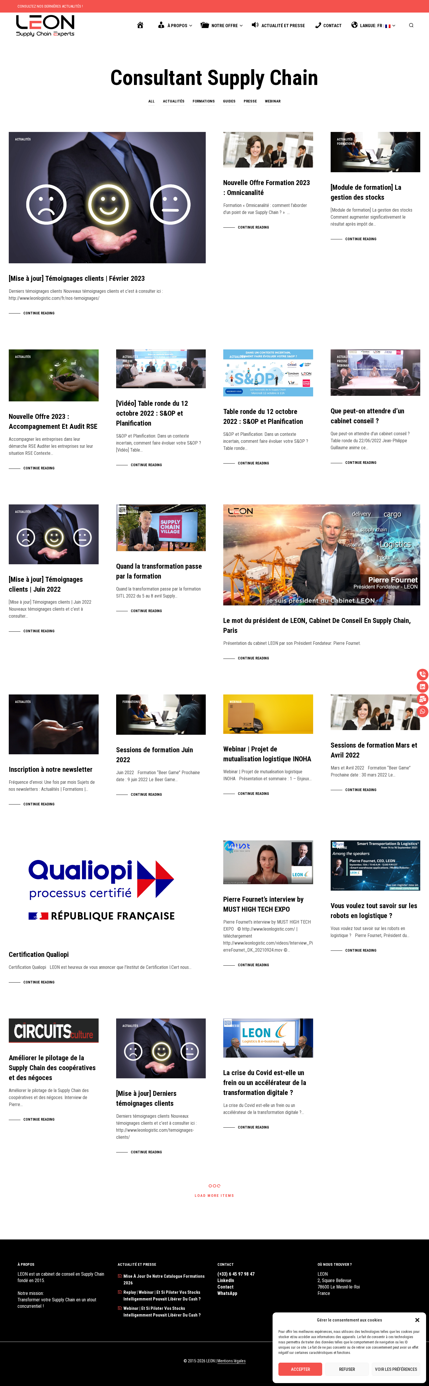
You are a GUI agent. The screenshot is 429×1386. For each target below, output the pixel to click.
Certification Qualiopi (39, 954)
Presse (250, 101)
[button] (417, 1320)
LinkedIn (225, 1280)
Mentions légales (231, 1361)
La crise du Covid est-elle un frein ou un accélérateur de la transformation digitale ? (264, 1083)
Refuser (347, 1369)
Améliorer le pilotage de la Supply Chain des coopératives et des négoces (52, 1068)
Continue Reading (39, 313)
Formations (204, 101)
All (151, 101)
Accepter (300, 1369)
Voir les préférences (396, 1369)
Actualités (173, 101)
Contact (225, 1287)
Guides (229, 101)
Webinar (272, 101)
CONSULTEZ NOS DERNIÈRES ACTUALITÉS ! (50, 6)
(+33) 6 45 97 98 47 (235, 1274)
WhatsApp (227, 1293)
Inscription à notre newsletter (51, 769)
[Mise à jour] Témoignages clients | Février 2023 (77, 278)
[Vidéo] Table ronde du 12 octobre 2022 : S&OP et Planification (152, 413)
